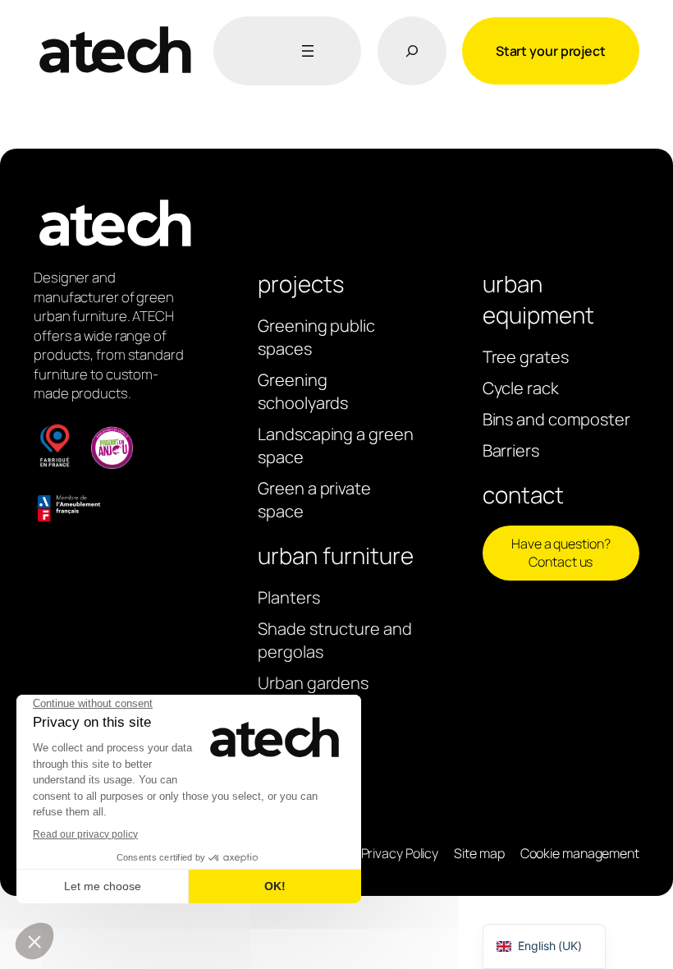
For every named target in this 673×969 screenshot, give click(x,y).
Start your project (551, 51)
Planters (288, 597)
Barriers (511, 450)
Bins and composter (556, 419)
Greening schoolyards (303, 391)
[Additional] (304, 51)
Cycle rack (521, 388)
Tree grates (526, 357)
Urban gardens (313, 683)
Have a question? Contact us (560, 553)
